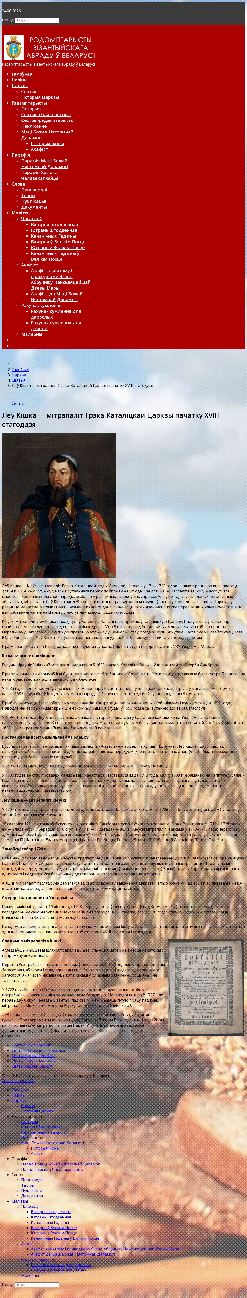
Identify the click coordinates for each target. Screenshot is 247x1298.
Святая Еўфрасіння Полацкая (39, 1050)
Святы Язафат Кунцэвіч (34, 1061)
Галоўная (22, 74)
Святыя (29, 91)
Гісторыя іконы (47, 143)
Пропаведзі (34, 190)
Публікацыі (33, 201)
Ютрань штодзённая (54, 230)
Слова (18, 184)
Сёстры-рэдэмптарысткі (48, 120)
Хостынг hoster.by (18, 1080)
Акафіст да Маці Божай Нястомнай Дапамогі (57, 296)
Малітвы (21, 213)
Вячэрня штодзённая (54, 224)
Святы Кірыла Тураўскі (33, 1055)
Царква (20, 85)
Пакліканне (34, 126)
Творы (28, 195)
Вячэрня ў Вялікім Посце (58, 242)
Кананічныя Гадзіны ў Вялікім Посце (55, 256)
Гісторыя (31, 109)
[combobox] (37, 20)
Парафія (21, 155)
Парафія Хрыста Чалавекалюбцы (39, 175)
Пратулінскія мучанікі (32, 1045)
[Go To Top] (2, 1290)
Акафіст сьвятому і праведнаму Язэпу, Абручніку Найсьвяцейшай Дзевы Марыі (61, 279)
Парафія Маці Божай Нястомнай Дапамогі (44, 163)
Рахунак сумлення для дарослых (61, 1264)
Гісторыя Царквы (40, 97)
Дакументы (34, 207)
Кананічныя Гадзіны (53, 236)
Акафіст (39, 149)
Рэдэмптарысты (29, 103)
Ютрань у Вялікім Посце (58, 247)
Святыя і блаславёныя (46, 114)
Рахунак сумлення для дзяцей (59, 1270)
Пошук (8, 20)
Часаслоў (31, 218)
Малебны (31, 334)
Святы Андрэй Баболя (32, 1066)
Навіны (19, 80)
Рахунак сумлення (41, 305)
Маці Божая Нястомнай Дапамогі (52, 1142)
